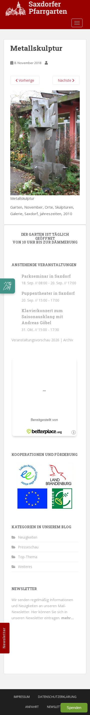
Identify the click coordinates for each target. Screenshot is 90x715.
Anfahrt (32, 707)
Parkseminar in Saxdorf (46, 276)
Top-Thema (27, 556)
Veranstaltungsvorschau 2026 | (37, 340)
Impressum (22, 697)
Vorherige (26, 80)
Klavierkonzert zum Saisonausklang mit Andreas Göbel (42, 316)
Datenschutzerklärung (57, 697)
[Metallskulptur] (45, 142)
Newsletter (4, 638)
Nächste (65, 80)
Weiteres (25, 566)
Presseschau (28, 547)
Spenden (74, 707)
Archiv (68, 340)
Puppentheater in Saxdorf (48, 293)
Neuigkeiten (27, 537)
